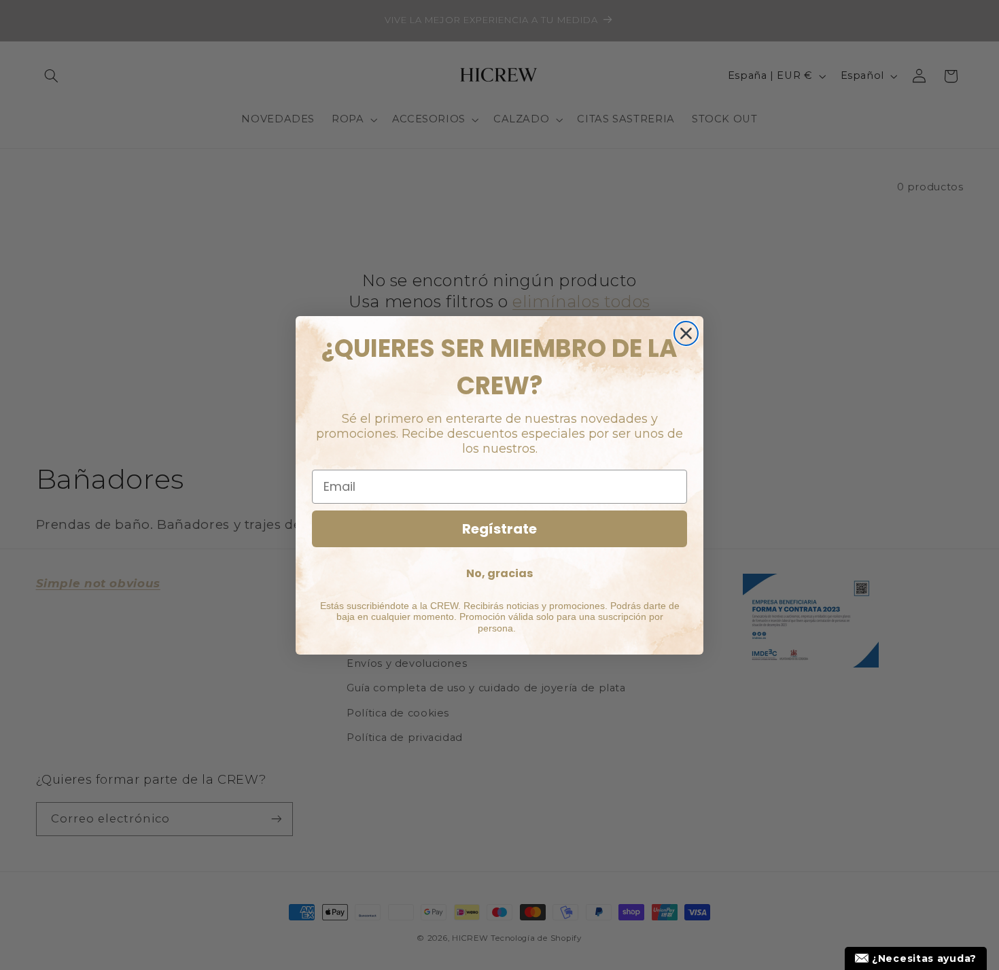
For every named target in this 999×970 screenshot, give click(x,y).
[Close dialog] (686, 333)
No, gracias (499, 573)
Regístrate (499, 528)
